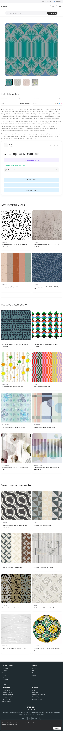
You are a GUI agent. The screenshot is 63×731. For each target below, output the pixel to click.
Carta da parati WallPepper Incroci (44, 427)
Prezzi (4, 684)
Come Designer (6, 701)
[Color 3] (57, 103)
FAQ (33, 690)
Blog (33, 670)
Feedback (35, 692)
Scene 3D (5, 670)
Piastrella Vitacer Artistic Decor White (14, 648)
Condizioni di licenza (38, 699)
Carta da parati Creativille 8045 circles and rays (15, 468)
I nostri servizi (6, 690)
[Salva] (50, 145)
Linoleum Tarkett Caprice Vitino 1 (44, 608)
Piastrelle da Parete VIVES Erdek (43, 567)
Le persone (5, 679)
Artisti (4, 677)
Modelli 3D (5, 668)
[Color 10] (59, 103)
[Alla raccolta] (54, 145)
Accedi (54, 6)
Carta (60, 99)
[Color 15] (61, 103)
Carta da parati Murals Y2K (42, 387)
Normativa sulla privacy (38, 695)
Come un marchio (7, 697)
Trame (4, 673)
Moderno (22, 103)
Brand (4, 675)
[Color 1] (53, 103)
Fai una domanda (31, 190)
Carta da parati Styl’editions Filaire (13, 387)
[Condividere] (57, 145)
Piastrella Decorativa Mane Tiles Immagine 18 (46, 649)
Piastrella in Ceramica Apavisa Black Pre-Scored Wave (14, 526)
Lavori (4, 682)
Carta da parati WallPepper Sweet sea (13, 427)
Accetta (57, 728)
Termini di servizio (37, 697)
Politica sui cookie (12, 724)
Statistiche (35, 673)
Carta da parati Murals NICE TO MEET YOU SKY (46, 288)
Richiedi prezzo (31, 179)
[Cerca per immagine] (45, 13)
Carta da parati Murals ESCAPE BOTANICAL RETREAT (15, 345)
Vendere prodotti (7, 692)
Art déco (27, 103)
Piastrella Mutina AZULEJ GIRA (43, 525)
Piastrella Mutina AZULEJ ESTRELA (12, 567)
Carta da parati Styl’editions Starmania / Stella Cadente (46, 345)
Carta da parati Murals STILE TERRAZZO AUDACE (14, 245)
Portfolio (34, 675)
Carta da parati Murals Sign (10, 287)
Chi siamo (35, 668)
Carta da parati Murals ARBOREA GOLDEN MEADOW (46, 245)
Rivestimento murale (24, 99)
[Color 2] (55, 103)
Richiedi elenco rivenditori (31, 185)
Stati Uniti (58, 1)
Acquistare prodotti (8, 695)
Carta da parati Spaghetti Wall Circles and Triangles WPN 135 (46, 468)
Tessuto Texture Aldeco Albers (11, 608)
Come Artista (6, 699)
